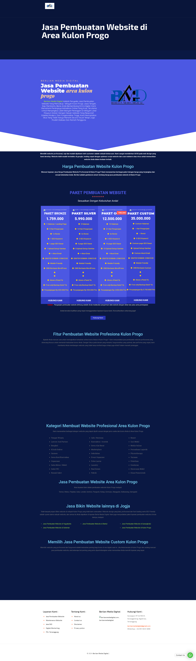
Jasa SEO (49, 624)
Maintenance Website (54, 620)
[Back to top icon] (98, 648)
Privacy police (79, 628)
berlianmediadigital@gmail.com (138, 626)
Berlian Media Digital (100, 653)
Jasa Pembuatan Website (55, 616)
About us (77, 616)
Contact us (78, 620)
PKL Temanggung (52, 632)
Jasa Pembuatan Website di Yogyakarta (57, 524)
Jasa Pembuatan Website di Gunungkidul (136, 524)
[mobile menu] (150, 5)
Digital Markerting (53, 628)
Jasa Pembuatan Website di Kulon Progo (136, 528)
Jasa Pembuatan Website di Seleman (56, 528)
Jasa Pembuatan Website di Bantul (94, 524)
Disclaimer (78, 624)
